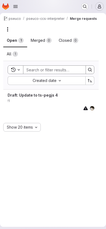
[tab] (15, 40)
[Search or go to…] (85, 6)
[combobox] (46, 80)
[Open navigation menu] (15, 6)
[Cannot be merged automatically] (85, 108)
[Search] (90, 69)
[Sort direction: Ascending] (90, 80)
